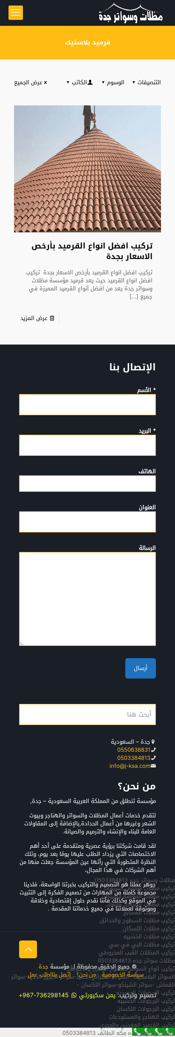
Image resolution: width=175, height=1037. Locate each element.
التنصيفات (149, 82)
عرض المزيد (34, 318)
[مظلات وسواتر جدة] (131, 12)
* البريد (147, 431)
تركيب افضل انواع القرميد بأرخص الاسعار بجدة (91, 251)
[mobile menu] (15, 13)
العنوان (147, 508)
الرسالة (147, 548)
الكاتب (79, 82)
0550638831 (133, 750)
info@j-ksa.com (130, 766)
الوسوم (115, 82)
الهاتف (147, 472)
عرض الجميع (28, 82)
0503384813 (133, 758)
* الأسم (146, 390)
